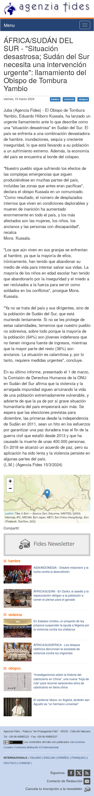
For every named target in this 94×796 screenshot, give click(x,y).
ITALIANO (35, 757)
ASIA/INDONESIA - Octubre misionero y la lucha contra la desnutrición (61, 569)
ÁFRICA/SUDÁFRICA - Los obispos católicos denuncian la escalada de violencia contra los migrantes (57, 649)
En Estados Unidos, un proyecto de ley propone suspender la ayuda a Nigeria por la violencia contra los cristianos (61, 625)
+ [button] (10, 481)
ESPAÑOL (63, 757)
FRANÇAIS (78, 757)
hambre (55, 99)
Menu (9, 25)
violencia (69, 99)
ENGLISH (49, 757)
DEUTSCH (10, 763)
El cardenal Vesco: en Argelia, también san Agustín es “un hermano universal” (62, 702)
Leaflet (9, 513)
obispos (83, 99)
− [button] (10, 488)
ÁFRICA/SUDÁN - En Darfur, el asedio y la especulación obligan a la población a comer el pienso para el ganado (61, 595)
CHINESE (24, 763)
